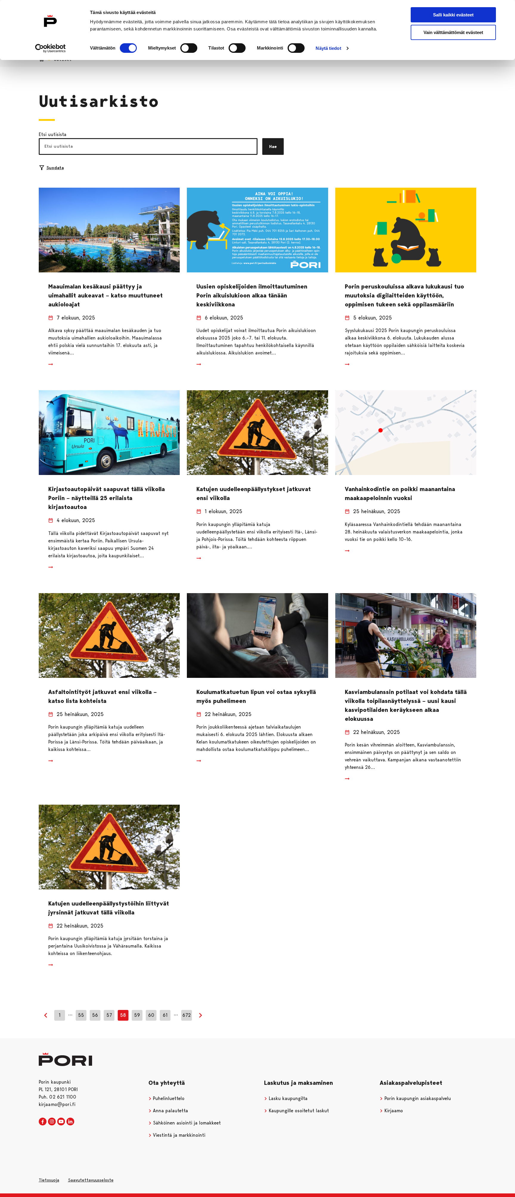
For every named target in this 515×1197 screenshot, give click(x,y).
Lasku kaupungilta (287, 1098)
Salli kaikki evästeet (453, 14)
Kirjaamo (393, 1110)
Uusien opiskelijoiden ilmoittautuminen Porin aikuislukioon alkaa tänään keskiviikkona (251, 295)
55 (81, 1015)
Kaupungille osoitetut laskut (298, 1110)
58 (123, 1015)
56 (95, 1015)
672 (186, 1015)
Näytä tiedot (328, 48)
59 (137, 1015)
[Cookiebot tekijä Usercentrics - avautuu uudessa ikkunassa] (50, 48)
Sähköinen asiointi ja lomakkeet (186, 1123)
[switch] (188, 48)
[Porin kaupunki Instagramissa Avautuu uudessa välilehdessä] (52, 1122)
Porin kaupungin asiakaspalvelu (417, 1098)
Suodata (55, 167)
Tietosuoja (49, 1180)
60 (151, 1015)
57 (109, 1015)
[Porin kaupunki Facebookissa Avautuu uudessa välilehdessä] (42, 1122)
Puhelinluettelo (167, 1098)
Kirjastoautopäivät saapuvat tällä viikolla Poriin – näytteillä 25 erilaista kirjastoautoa (106, 497)
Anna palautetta (169, 1110)
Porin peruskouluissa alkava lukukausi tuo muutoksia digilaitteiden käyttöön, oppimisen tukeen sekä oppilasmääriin (404, 295)
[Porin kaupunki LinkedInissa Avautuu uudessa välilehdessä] (70, 1122)
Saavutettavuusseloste (91, 1180)
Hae (273, 146)
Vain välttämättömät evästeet (453, 32)
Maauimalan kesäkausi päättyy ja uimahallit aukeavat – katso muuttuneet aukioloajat (105, 295)
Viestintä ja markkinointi (178, 1135)
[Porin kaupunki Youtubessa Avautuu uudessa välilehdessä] (61, 1122)
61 (165, 1015)
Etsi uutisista (52, 134)
